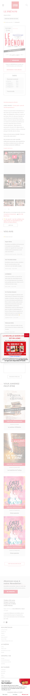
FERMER (27, 335)
